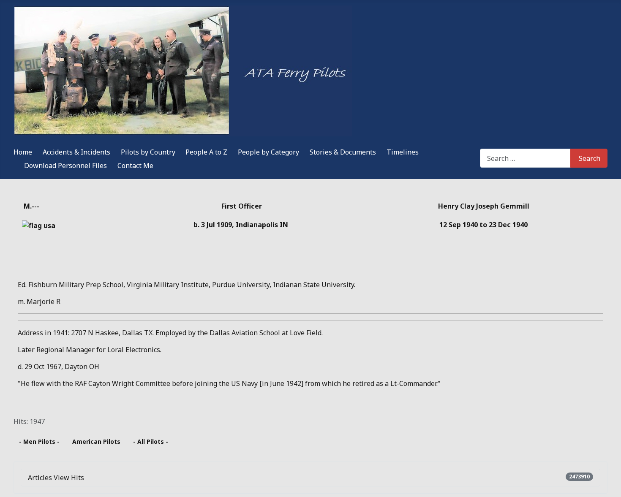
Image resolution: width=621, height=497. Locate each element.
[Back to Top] (610, 486)
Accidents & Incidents (76, 152)
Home (23, 152)
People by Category (268, 152)
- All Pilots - (150, 441)
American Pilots (96, 441)
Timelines (403, 152)
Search (589, 158)
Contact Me (135, 165)
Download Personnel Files (65, 165)
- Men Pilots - (39, 441)
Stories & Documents (343, 152)
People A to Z (206, 152)
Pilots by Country (148, 152)
